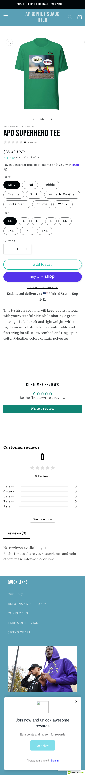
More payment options (42, 287)
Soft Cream (17, 204)
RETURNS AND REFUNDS (27, 604)
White (63, 204)
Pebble (49, 185)
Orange (14, 194)
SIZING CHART (19, 632)
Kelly (12, 185)
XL (65, 221)
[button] (5, 17)
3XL (28, 231)
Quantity (9, 240)
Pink (34, 194)
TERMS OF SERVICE (23, 623)
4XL (45, 231)
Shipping (8, 157)
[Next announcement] (80, 4)
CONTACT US (18, 613)
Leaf (29, 185)
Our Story (15, 594)
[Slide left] (33, 119)
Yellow (42, 204)
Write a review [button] (42, 408)
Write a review (42, 519)
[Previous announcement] (4, 4)
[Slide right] (51, 119)
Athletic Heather (62, 194)
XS (10, 221)
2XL (11, 231)
